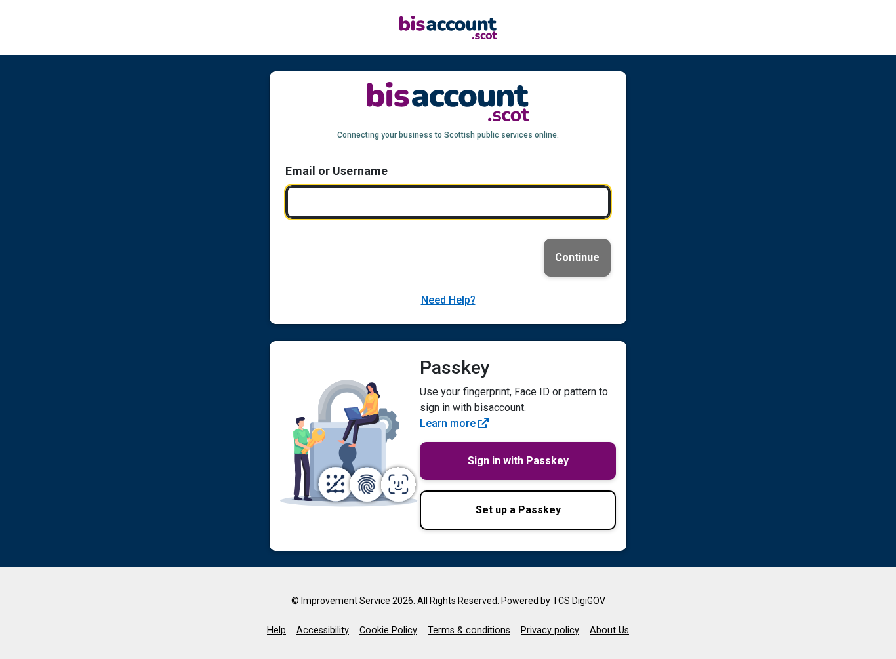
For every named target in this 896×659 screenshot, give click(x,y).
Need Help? (448, 300)
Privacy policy (550, 630)
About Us (609, 630)
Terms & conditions (469, 630)
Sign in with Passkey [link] (518, 460)
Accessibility (322, 630)
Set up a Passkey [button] (518, 510)
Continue (577, 257)
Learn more (449, 423)
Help (276, 630)
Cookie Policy (388, 630)
